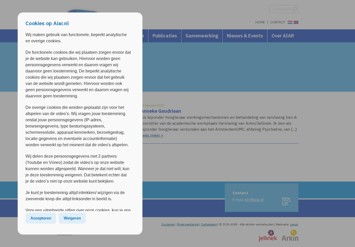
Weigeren (72, 218)
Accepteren (40, 218)
